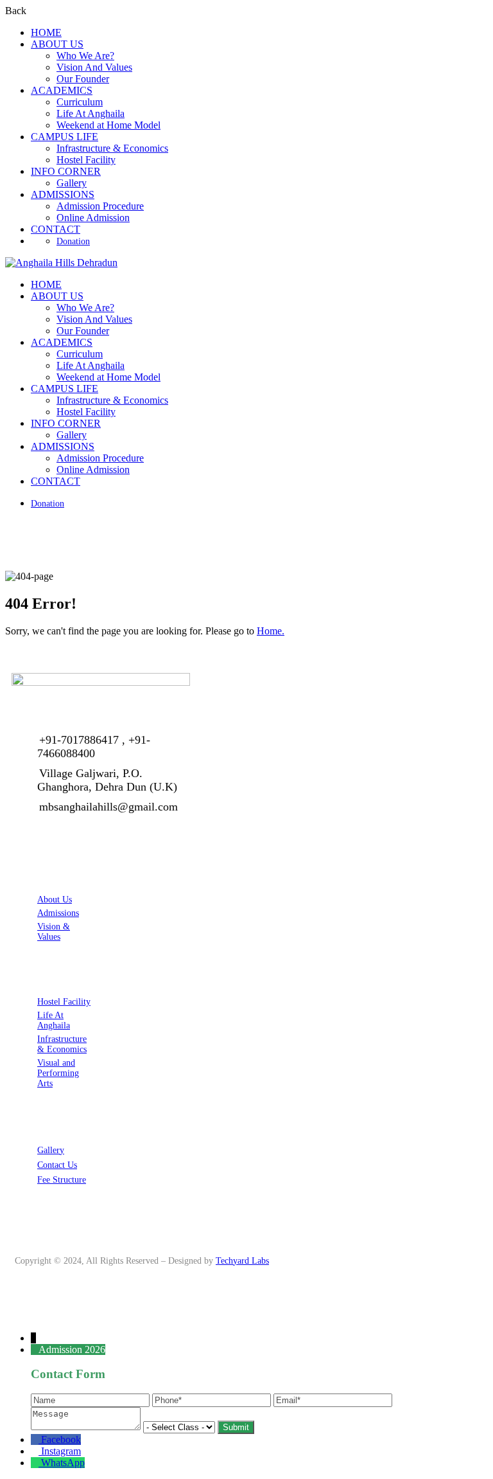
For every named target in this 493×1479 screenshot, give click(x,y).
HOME (46, 32)
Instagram (61, 1451)
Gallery (71, 182)
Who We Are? (85, 55)
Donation (73, 241)
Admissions (58, 913)
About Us (54, 899)
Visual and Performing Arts (58, 1073)
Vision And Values (94, 67)
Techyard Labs (242, 1261)
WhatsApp (63, 1462)
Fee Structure (61, 1180)
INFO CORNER (66, 171)
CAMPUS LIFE (64, 136)
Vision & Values (53, 932)
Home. (270, 630)
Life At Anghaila (90, 113)
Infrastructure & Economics (112, 148)
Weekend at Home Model (108, 125)
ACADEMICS (61, 90)
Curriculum (79, 101)
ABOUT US (57, 44)
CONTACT (55, 229)
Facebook (61, 1439)
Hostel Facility (86, 159)
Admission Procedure (100, 206)
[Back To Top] (9, 1316)
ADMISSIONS (62, 194)
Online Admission (93, 217)
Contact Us (57, 1165)
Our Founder (82, 78)
